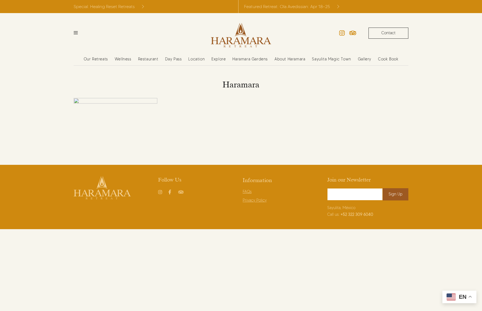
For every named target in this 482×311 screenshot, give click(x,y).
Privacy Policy (255, 200)
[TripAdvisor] (352, 33)
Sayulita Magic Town (331, 59)
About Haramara (289, 59)
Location (196, 59)
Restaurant (148, 59)
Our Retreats (96, 59)
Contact (388, 33)
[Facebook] (171, 191)
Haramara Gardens (250, 59)
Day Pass (173, 59)
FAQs (247, 191)
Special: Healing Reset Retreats (104, 6)
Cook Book (388, 59)
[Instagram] (342, 33)
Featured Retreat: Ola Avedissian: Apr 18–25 (287, 6)
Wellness (123, 59)
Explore (218, 59)
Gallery (364, 59)
